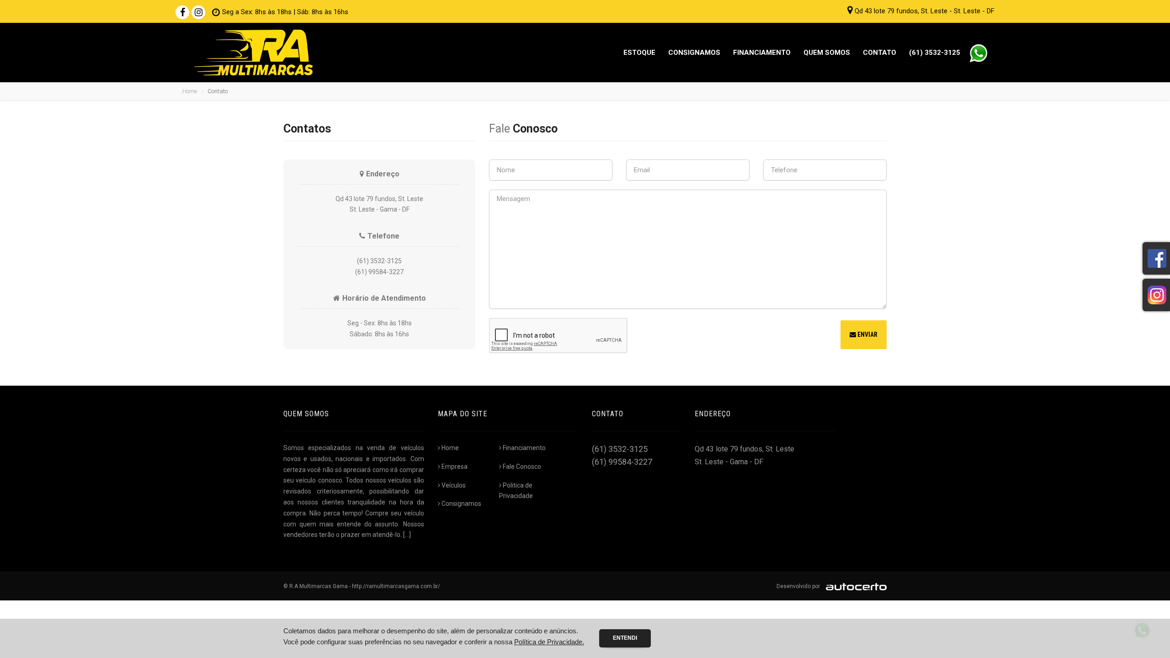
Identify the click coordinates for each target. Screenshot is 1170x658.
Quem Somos (826, 52)
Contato (879, 52)
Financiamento (762, 52)
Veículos (453, 485)
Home (189, 91)
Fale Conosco (522, 466)
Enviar (867, 334)
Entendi (625, 638)
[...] (407, 534)
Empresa (454, 466)
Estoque (639, 52)
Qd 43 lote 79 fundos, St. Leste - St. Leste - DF (924, 11)
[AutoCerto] (854, 586)
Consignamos (694, 52)
